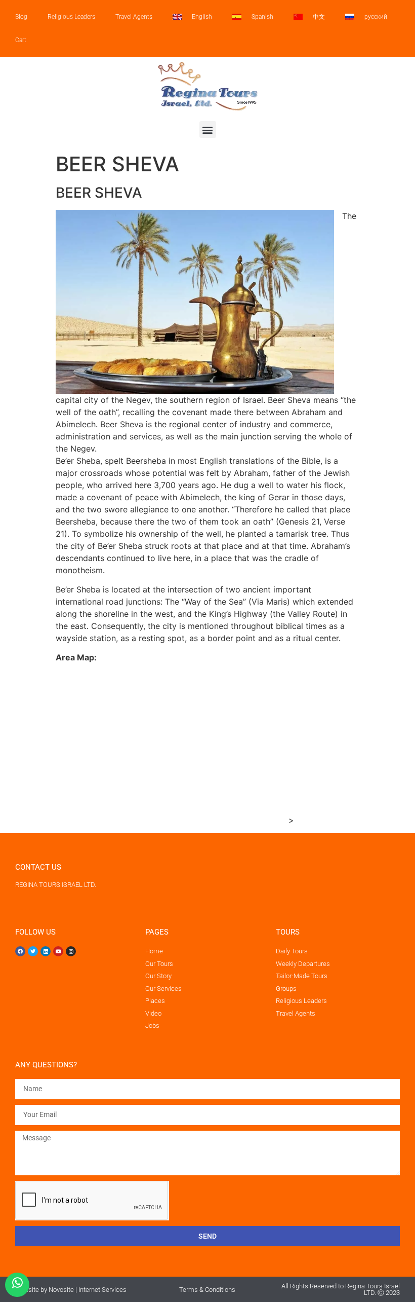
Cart (20, 40)
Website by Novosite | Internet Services (71, 1289)
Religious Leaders (71, 16)
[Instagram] (71, 951)
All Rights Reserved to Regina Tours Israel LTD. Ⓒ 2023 (340, 1289)
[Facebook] (20, 951)
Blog (21, 16)
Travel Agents (133, 16)
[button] (207, 129)
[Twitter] (33, 951)
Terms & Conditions (207, 1289)
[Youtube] (58, 951)
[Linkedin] (45, 951)
